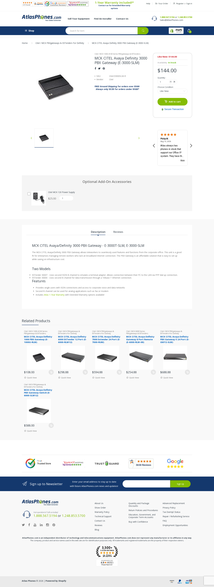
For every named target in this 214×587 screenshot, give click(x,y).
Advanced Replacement (174, 503)
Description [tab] (98, 232)
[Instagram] (47, 525)
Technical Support (103, 516)
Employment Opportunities (175, 525)
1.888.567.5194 (167, 17)
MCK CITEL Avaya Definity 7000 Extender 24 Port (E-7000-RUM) (106, 339)
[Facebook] (95, 68)
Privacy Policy (169, 507)
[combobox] (107, 30)
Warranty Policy (102, 512)
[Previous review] (154, 146)
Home (25, 43)
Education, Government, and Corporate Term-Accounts (142, 516)
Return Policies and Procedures (143, 510)
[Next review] (191, 146)
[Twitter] (99, 68)
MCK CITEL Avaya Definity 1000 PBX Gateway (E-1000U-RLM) (38, 339)
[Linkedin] (41, 525)
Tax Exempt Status (171, 512)
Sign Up (180, 484)
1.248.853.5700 (185, 17)
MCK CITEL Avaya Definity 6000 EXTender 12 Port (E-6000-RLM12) (72, 339)
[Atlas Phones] (41, 18)
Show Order (100, 507)
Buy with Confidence (138, 521)
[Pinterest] (104, 68)
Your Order (163, 3)
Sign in (189, 3)
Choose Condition (165, 87)
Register (180, 3)
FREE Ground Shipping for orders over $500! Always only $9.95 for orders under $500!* (117, 87)
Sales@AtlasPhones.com (171, 20)
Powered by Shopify (56, 580)
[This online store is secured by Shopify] (176, 31)
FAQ (165, 520)
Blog (97, 529)
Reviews (98, 525)
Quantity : (162, 77)
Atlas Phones (29, 580)
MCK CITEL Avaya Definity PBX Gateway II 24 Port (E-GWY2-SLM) (174, 339)
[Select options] (153, 372)
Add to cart (175, 101)
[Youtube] (35, 525)
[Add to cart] (51, 372)
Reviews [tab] (118, 232)
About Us (99, 503)
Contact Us (100, 520)
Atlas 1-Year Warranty (53, 294)
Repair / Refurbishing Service (176, 516)
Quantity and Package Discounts (139, 504)
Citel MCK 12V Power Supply (61, 192)
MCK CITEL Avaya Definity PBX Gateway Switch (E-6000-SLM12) (38, 392)
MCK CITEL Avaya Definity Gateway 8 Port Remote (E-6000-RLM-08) (140, 339)
